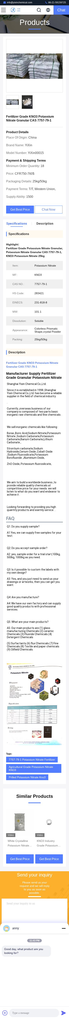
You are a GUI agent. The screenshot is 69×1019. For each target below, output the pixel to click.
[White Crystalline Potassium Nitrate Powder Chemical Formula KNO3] (20, 822)
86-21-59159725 (57, 2)
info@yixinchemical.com (19, 2)
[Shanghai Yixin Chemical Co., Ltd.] (16, 10)
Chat (61, 10)
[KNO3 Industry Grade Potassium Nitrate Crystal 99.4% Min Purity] (49, 822)
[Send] (64, 1013)
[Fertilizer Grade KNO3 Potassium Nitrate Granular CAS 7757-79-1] (34, 66)
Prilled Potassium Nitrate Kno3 (27, 777)
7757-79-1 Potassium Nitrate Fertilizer (32, 759)
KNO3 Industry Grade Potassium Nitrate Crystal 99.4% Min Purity (47, 843)
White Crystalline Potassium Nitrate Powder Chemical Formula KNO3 (18, 843)
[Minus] (63, 928)
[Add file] (5, 1013)
